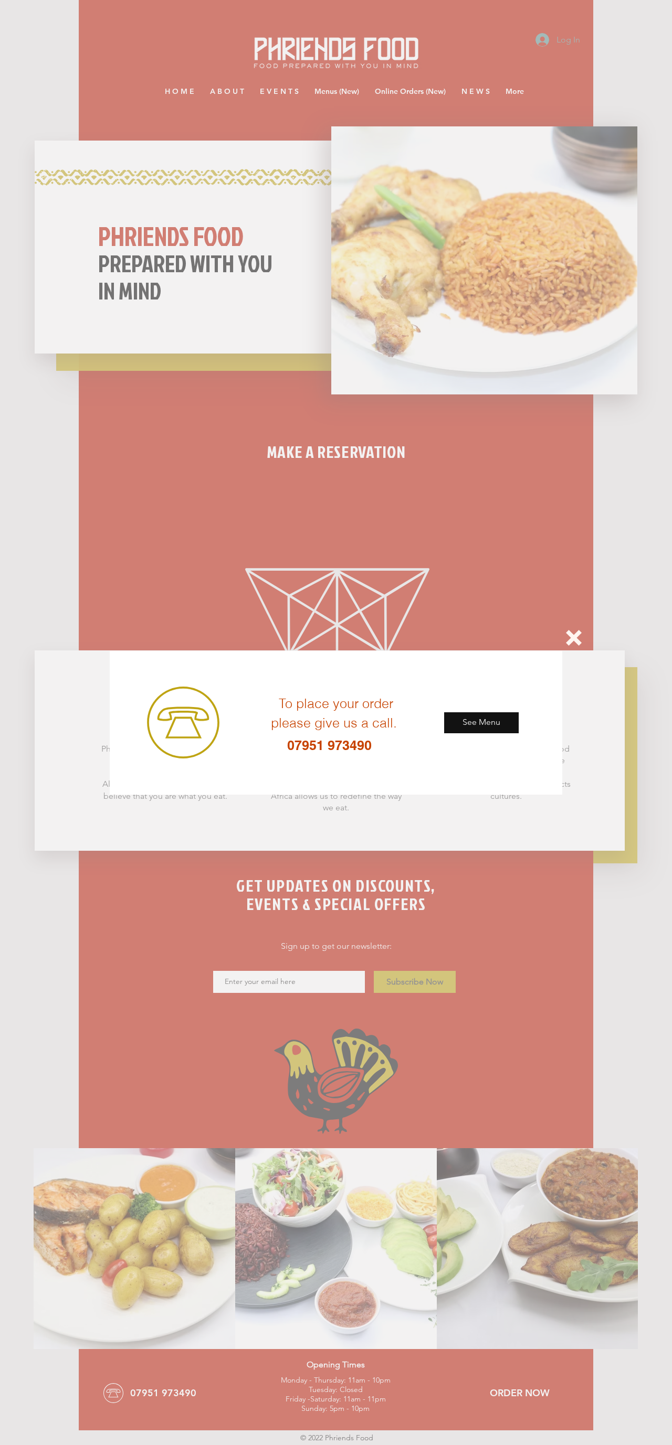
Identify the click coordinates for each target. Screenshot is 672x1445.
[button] (574, 638)
